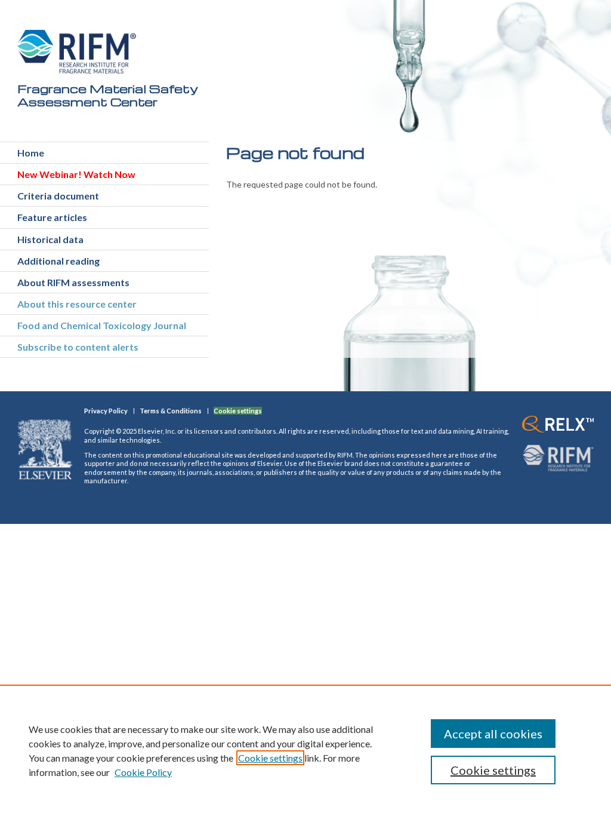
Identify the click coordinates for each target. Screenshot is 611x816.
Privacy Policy (106, 411)
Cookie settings (270, 757)
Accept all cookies (493, 733)
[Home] (77, 51)
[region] (305, 750)
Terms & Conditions (171, 411)
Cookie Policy (143, 772)
